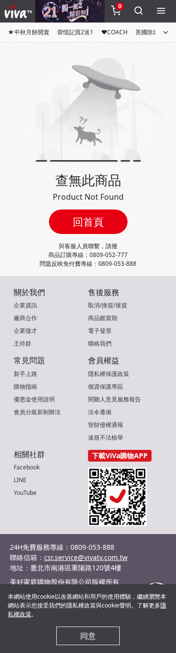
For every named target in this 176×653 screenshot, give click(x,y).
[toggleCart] (116, 11)
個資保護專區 (105, 386)
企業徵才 (25, 330)
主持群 (22, 343)
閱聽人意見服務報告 (114, 399)
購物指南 (25, 386)
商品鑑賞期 (102, 318)
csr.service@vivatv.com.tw (86, 557)
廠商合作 (25, 318)
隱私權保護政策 (108, 374)
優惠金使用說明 (34, 399)
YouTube (25, 493)
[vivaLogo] (19, 11)
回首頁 (88, 221)
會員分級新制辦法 (37, 412)
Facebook (27, 467)
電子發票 (99, 330)
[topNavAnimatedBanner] (70, 11)
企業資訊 (25, 305)
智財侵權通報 (105, 424)
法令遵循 (99, 412)
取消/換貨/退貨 (107, 305)
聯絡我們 (99, 343)
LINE (20, 480)
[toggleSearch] (138, 11)
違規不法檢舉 (105, 437)
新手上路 (25, 374)
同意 (88, 635)
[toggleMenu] (161, 11)
